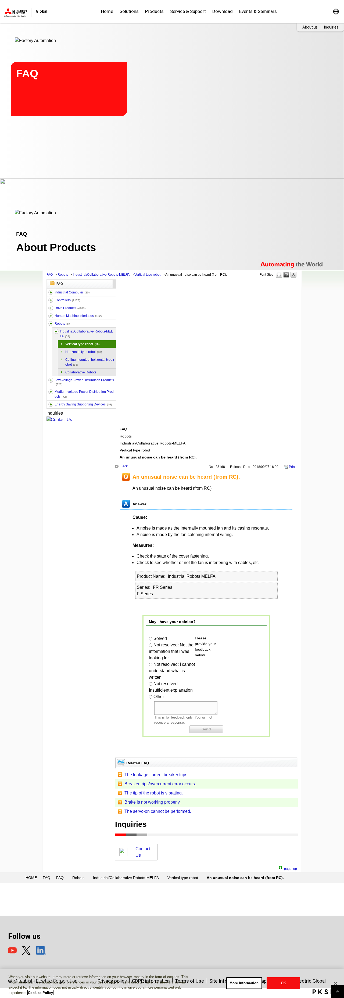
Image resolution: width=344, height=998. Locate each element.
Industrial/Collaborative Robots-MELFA (101, 274)
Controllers (67, 300)
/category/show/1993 (50, 300)
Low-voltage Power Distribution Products (84, 382)
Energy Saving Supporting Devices (83, 404)
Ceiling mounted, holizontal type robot (89, 362)
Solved (160, 638)
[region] (172, 983)
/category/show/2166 (50, 315)
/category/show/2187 (50, 323)
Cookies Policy (40, 992)
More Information (244, 983)
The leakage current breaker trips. (156, 774)
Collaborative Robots (80, 372)
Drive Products (70, 308)
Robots (63, 274)
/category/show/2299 (50, 404)
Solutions (129, 11)
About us (310, 27)
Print (292, 467)
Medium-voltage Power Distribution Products (84, 394)
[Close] (335, 983)
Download (222, 11)
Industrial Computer (72, 292)
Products (154, 11)
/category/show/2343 (56, 331)
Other (158, 696)
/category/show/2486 (50, 292)
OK (283, 983)
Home (107, 11)
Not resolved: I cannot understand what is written (172, 671)
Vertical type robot (147, 274)
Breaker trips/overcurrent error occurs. (160, 784)
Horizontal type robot (83, 352)
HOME (31, 878)
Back (124, 466)
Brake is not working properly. (152, 802)
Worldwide (336, 11)
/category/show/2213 (50, 380)
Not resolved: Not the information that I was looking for (171, 651)
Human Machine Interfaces (78, 316)
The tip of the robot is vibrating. (153, 793)
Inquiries (331, 27)
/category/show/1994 (50, 308)
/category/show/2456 (50, 391)
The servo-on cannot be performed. (157, 811)
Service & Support (188, 11)
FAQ (49, 274)
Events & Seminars (258, 11)
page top (290, 868)
